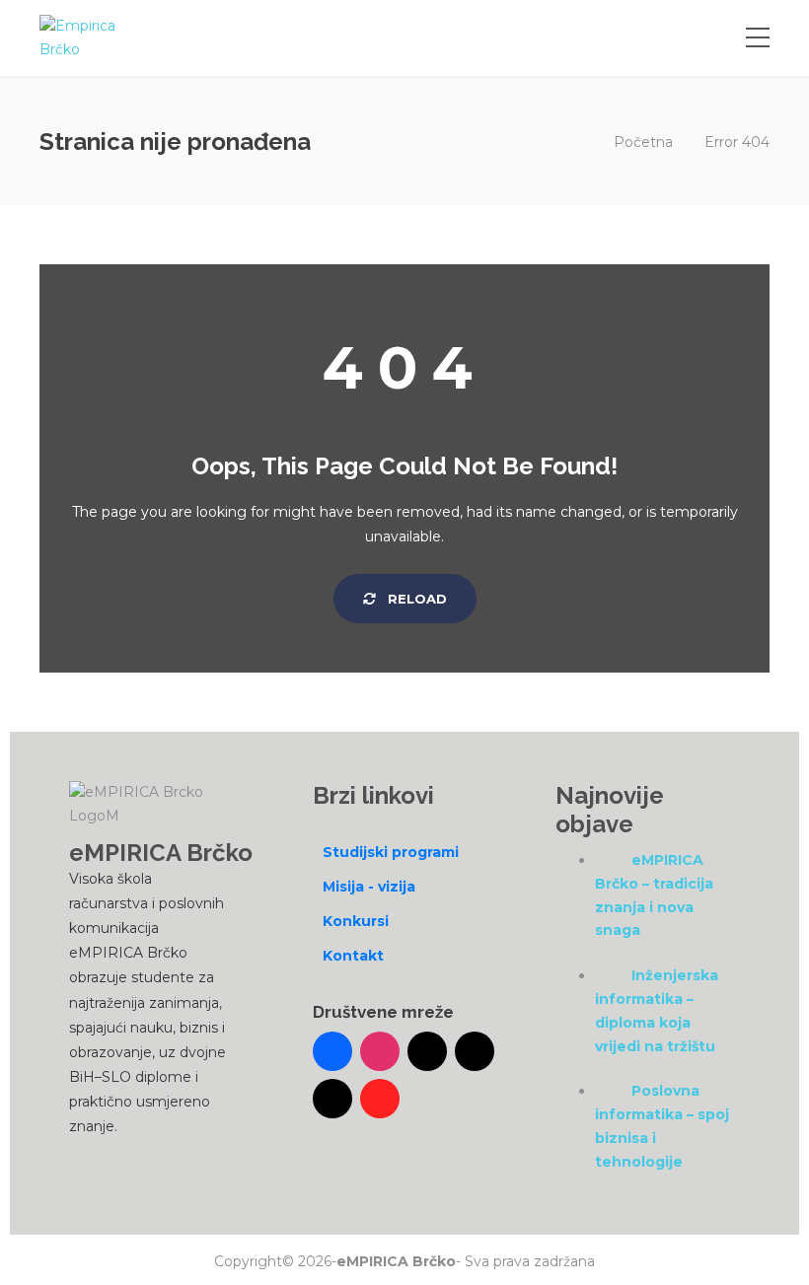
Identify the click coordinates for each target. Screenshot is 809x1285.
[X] (474, 1051)
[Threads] (332, 1098)
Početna (643, 142)
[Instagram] (380, 1051)
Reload (415, 599)
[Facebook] (332, 1051)
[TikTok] (427, 1051)
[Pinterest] (380, 1098)
